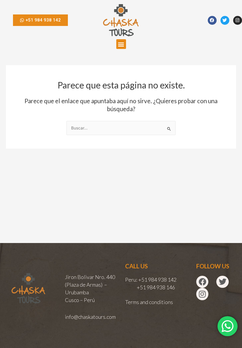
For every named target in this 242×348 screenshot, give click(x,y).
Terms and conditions (149, 302)
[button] (121, 44)
